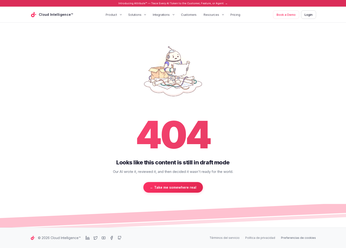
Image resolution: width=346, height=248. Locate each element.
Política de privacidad (260, 238)
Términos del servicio (224, 238)
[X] (95, 238)
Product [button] (111, 14)
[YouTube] (103, 238)
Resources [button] (211, 14)
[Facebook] (111, 238)
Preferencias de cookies (298, 238)
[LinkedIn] (87, 238)
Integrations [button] (161, 14)
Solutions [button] (134, 14)
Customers (189, 14)
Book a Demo (286, 14)
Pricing (235, 14)
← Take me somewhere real (173, 187)
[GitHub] (119, 238)
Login (309, 14)
